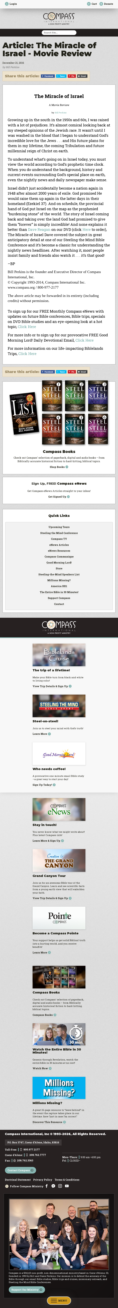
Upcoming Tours (59, 527)
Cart (94, 3)
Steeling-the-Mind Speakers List (59, 574)
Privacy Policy (42, 1179)
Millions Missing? (59, 580)
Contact (59, 604)
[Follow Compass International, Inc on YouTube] (67, 1186)
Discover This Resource (47, 1122)
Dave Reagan (39, 229)
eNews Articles (59, 545)
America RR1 (59, 586)
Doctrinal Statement (18, 1179)
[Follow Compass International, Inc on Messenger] (53, 1186)
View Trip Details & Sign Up (50, 686)
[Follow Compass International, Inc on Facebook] (46, 1186)
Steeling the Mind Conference (59, 533)
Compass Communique (59, 556)
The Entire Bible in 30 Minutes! (59, 592)
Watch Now (40, 1068)
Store (59, 568)
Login (13, 3)
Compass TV (59, 539)
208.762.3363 (25, 1160)
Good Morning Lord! (59, 562)
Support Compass (59, 598)
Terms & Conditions (67, 1179)
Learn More (40, 733)
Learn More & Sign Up (46, 840)
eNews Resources (59, 551)
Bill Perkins (61, 112)
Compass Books (43, 1015)
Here (87, 229)
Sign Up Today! (42, 784)
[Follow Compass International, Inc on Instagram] (60, 1186)
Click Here (27, 326)
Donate (108, 3)
